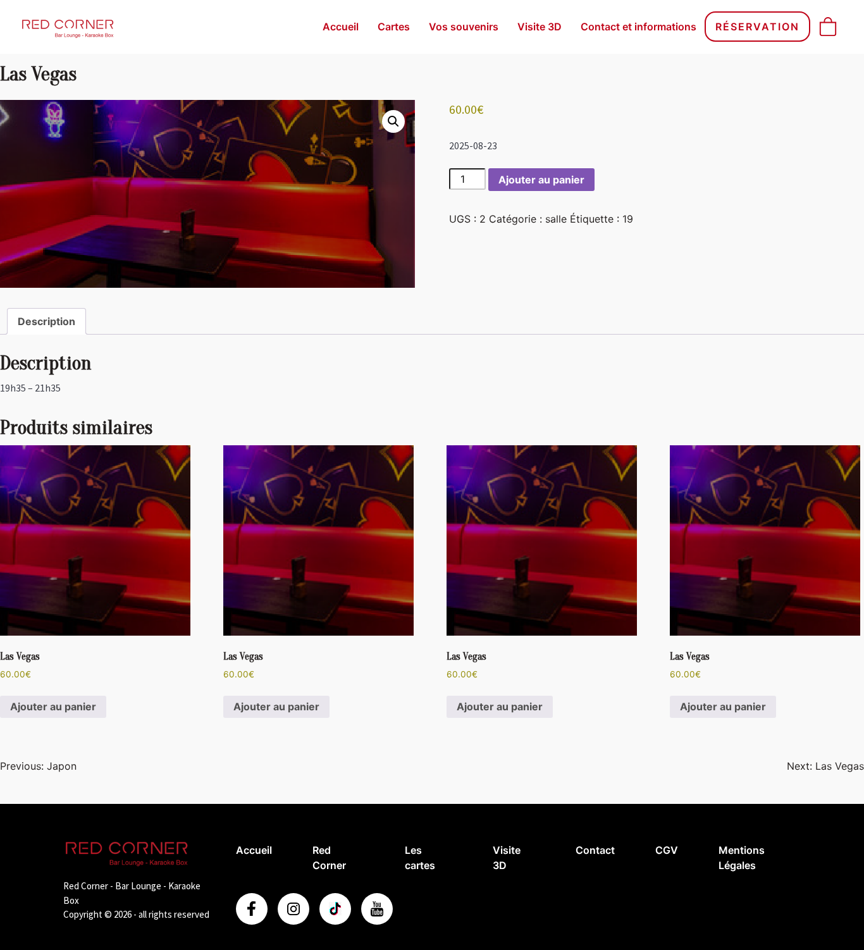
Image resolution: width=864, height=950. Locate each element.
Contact (595, 850)
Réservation (757, 26)
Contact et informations (638, 26)
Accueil (341, 26)
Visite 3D (539, 26)
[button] (393, 121)
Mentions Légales (742, 858)
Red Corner (329, 858)
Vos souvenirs (463, 26)
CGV (666, 850)
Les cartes (420, 858)
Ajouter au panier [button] (53, 706)
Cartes (394, 26)
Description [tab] (46, 321)
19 (627, 219)
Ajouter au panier (541, 179)
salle (556, 219)
